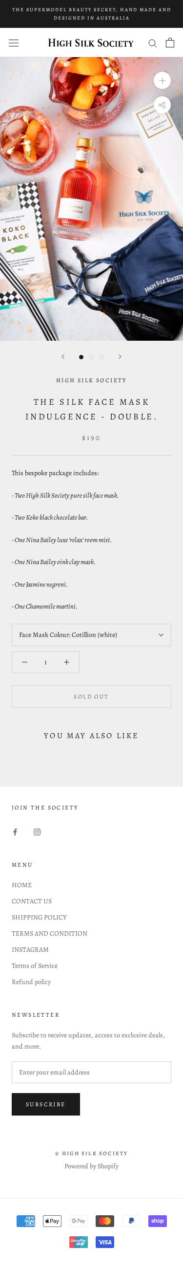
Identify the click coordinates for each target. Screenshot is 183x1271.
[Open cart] (170, 42)
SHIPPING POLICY (39, 917)
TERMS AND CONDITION (49, 933)
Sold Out (91, 697)
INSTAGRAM (30, 949)
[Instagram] (37, 831)
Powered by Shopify (91, 1166)
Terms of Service (35, 965)
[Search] (152, 43)
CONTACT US (32, 901)
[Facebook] (15, 831)
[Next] (120, 356)
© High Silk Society (91, 1153)
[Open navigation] (14, 42)
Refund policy (31, 981)
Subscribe (46, 1104)
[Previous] (62, 356)
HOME (22, 885)
